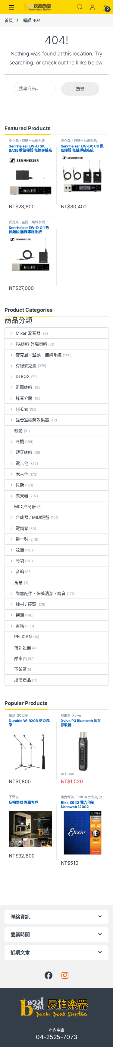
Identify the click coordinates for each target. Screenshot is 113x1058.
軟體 (18, 430)
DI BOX (23, 376)
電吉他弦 (67, 797)
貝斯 (20, 484)
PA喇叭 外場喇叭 (31, 343)
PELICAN (23, 636)
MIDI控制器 (25, 506)
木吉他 (22, 474)
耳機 (20, 441)
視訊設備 (22, 647)
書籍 (20, 625)
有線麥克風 (26, 365)
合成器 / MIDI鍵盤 (32, 517)
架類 (20, 614)
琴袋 (20, 560)
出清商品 (22, 679)
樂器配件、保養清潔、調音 (41, 593)
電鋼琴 (22, 528)
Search (80, 7)
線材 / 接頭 (26, 604)
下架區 (20, 669)
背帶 (18, 582)
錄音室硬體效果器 (32, 419)
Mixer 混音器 (28, 333)
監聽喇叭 (24, 387)
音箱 (20, 571)
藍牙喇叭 (24, 452)
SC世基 (22, 715)
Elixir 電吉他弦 (86, 797)
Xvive (76, 715)
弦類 (20, 549)
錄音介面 (24, 398)
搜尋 (80, 88)
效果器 (22, 495)
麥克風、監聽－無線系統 (27, 140)
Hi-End (22, 409)
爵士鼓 (22, 539)
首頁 (9, 20)
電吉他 (22, 463)
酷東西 (20, 658)
